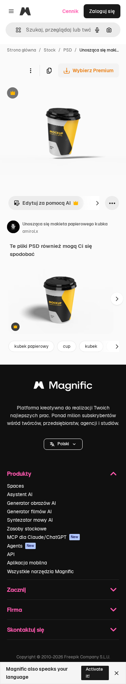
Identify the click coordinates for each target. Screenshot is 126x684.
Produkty (19, 473)
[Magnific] (63, 386)
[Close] (116, 673)
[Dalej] (97, 203)
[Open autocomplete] (15, 30)
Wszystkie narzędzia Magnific (40, 571)
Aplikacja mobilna (27, 563)
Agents (20, 546)
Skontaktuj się (25, 629)
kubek (91, 346)
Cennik (70, 11)
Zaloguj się (102, 11)
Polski (63, 444)
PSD (67, 50)
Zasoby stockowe (27, 529)
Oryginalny (48, 93)
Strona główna (21, 50)
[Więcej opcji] (30, 70)
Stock (50, 50)
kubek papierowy (31, 346)
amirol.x (30, 231)
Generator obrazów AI (31, 503)
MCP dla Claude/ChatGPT (42, 537)
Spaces (15, 486)
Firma (14, 609)
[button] (63, 444)
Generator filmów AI (29, 511)
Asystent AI (20, 494)
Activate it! (94, 672)
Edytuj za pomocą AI (42, 205)
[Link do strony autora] (13, 228)
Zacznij (16, 589)
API (11, 554)
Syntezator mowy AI (30, 520)
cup (66, 346)
